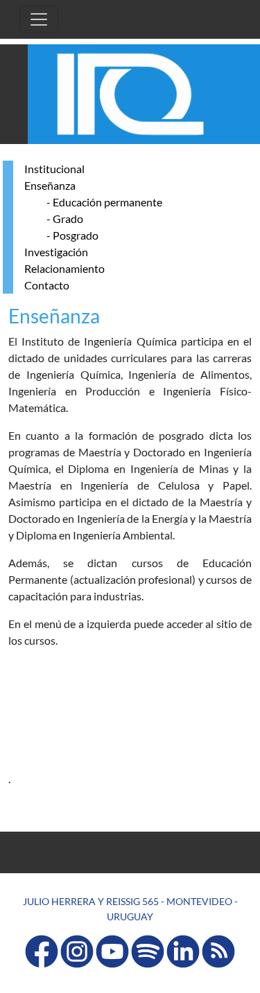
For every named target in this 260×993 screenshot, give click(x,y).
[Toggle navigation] (38, 19)
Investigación (56, 251)
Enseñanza (50, 185)
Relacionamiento (64, 268)
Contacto (46, 285)
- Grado (64, 218)
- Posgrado (72, 235)
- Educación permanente (104, 201)
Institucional (54, 168)
